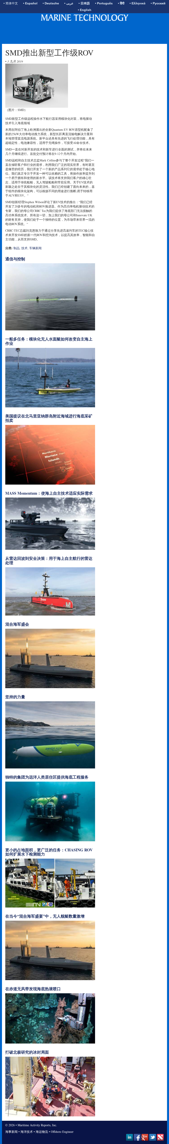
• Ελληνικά (137, 3)
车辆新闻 (35, 248)
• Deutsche (51, 3)
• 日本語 (84, 3)
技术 (24, 248)
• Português (104, 3)
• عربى (68, 3)
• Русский (158, 3)
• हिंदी (121, 3)
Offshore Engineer (62, 1132)
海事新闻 (11, 1132)
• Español (30, 3)
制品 (16, 248)
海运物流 (42, 1132)
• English (84, 10)
